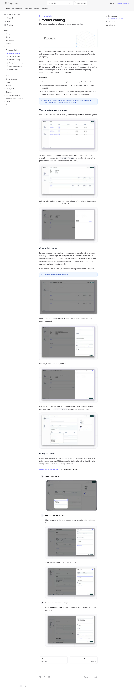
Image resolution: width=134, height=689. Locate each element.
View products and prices (114, 19)
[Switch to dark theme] (25, 686)
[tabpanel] (68, 562)
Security (37, 8)
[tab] (48, 469)
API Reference (17, 8)
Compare (45, 8)
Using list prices (111, 25)
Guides (7, 8)
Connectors (28, 8)
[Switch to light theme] (23, 686)
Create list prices (111, 22)
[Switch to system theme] (21, 686)
